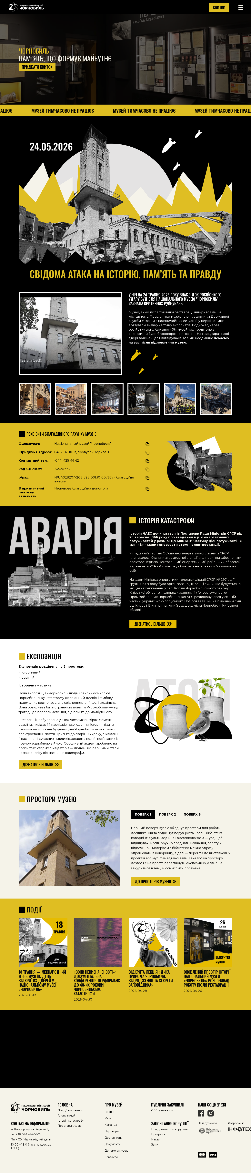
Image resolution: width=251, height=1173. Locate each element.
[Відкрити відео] (70, 333)
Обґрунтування (162, 1110)
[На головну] (32, 1107)
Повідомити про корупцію (169, 1129)
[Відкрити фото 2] (71, 399)
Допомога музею (116, 1150)
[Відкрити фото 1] (35, 399)
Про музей (113, 1104)
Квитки (219, 7)
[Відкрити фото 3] (107, 399)
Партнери (112, 1131)
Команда (111, 1125)
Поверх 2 (167, 814)
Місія (108, 1118)
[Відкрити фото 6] (216, 399)
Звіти (154, 1144)
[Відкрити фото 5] (180, 399)
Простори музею (70, 1125)
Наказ (155, 1139)
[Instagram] (210, 1113)
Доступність (113, 1137)
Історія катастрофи (71, 1120)
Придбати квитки (70, 1110)
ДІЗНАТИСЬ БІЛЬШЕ (38, 764)
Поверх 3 (192, 814)
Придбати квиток (37, 67)
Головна (65, 1104)
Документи (112, 1144)
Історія (109, 1112)
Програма (158, 1134)
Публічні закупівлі (167, 1104)
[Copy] (147, 444)
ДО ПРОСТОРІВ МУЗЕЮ (153, 881)
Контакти (111, 1157)
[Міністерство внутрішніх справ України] (210, 1131)
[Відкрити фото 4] (143, 399)
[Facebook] (201, 1113)
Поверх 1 (143, 814)
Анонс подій (66, 1115)
